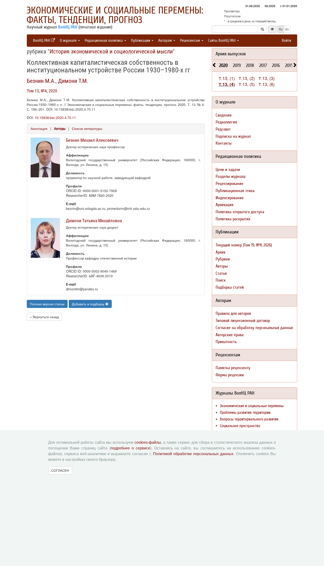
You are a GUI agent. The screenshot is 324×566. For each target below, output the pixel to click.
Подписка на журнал (233, 136)
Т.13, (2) (247, 78)
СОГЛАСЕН (60, 470)
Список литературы (87, 128)
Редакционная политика (104, 40)
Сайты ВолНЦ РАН (222, 40)
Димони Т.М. (73, 81)
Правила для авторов (233, 313)
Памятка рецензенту (233, 367)
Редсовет (223, 129)
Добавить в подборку (88, 304)
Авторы (59, 129)
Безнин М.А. (41, 81)
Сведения (223, 115)
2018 (250, 65)
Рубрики (223, 259)
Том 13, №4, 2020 (42, 90)
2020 (223, 65)
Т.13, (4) (227, 84)
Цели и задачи (228, 169)
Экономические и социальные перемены (252, 406)
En (287, 29)
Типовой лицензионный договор (243, 320)
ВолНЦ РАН (67, 27)
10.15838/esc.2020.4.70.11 (55, 117)
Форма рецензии (230, 375)
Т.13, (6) (267, 84)
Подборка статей (230, 287)
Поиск (221, 280)
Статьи (221, 273)
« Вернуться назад (44, 316)
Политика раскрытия (233, 219)
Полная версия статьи (47, 304)
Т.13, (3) (267, 78)
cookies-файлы (147, 442)
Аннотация (39, 128)
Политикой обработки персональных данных (193, 454)
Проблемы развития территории (245, 412)
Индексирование (230, 197)
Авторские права (230, 334)
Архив (220, 252)
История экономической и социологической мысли (111, 51)
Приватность (226, 341)
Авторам (165, 40)
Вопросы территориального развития (249, 419)
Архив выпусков (231, 54)
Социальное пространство (240, 426)
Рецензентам (190, 40)
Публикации (141, 40)
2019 (237, 65)
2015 (289, 65)
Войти (286, 40)
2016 (276, 65)
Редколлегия (226, 122)
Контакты (223, 143)
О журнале (69, 40)
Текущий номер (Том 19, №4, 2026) (244, 245)
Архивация (224, 204)
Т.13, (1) (227, 78)
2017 (263, 65)
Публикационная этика (235, 190)
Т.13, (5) (247, 84)
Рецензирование (229, 183)
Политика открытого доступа (240, 211)
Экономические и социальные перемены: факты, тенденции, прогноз (115, 15)
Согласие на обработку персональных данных (254, 327)
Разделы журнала (230, 176)
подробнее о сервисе (130, 448)
